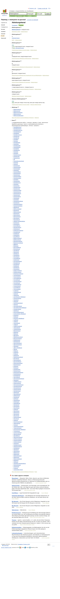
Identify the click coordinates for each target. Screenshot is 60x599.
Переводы (20, 16)
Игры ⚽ (33, 16)
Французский (3, 38)
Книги (26, 16)
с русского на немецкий (32, 19)
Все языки (3, 29)
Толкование (14, 25)
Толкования (12, 16)
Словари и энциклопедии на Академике (21, 11)
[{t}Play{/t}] (20, 27)
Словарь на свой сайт (42, 8)
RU (49, 8)
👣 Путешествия (5, 545)
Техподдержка (20, 544)
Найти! (48, 13)
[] (16, 512)
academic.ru (4, 15)
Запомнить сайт (32, 8)
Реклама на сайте (26, 544)
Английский (3, 31)
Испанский (3, 33)
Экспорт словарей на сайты (6, 547)
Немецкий (3, 24)
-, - (27, 75)
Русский (2, 35)
